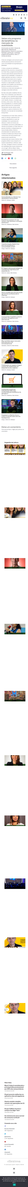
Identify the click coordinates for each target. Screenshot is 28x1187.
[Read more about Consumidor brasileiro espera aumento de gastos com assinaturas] (12, 308)
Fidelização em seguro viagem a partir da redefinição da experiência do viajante (11, 366)
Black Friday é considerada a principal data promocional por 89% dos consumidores (14, 1087)
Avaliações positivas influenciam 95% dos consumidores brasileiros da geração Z (11, 391)
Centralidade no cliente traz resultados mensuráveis (11, 197)
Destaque (9, 200)
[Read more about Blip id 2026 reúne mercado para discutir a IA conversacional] (12, 332)
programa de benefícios (7, 54)
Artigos (3, 248)
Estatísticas (9, 224)
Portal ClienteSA (9, 1144)
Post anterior (13, 163)
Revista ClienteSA (9, 1128)
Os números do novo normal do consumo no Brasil (14, 1116)
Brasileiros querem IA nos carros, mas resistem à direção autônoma (11, 221)
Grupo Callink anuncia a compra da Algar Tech (12, 1109)
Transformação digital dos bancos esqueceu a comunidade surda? (10, 245)
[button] (21, 18)
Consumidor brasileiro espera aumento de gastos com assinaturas (11, 318)
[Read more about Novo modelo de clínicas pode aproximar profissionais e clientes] (12, 283)
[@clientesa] (5, 1134)
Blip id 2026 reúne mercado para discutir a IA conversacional (10, 342)
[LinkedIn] (12, 158)
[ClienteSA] (5, 1149)
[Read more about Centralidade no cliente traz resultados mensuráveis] (12, 188)
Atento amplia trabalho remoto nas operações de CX (14, 1102)
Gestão (13, 200)
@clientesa (7, 1136)
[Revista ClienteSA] (5, 1126)
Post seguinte (13, 167)
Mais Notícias (5, 49)
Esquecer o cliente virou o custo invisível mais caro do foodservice (10, 416)
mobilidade (17, 53)
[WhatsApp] (15, 158)
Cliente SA (17, 48)
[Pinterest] (9, 158)
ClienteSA (7, 1152)
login (13, 429)
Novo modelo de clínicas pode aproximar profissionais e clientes (11, 294)
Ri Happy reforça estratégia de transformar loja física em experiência (11, 269)
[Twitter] (5, 158)
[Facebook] (2, 158)
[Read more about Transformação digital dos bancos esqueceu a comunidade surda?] (12, 235)
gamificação (10, 53)
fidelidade (4, 53)
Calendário (3, 345)
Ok (14, 1184)
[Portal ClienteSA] (5, 1141)
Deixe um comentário (16, 51)
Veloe (15, 54)
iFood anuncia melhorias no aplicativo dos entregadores (14, 1095)
